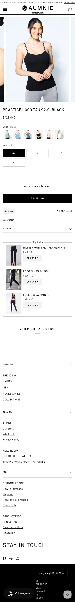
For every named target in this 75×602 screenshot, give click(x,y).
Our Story (8, 428)
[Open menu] (8, 9)
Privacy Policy (11, 439)
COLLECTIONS (11, 399)
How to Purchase (13, 488)
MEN (5, 387)
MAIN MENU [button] (8, 364)
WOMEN (8, 381)
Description (8, 219)
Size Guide (9, 211)
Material (7, 228)
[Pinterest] (11, 558)
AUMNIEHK (41, 584)
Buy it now (37, 198)
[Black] (39, 135)
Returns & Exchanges (15, 499)
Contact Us (9, 505)
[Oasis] (8, 135)
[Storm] (18, 135)
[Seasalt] (50, 135)
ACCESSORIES (11, 393)
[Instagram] (17, 558)
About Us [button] (7, 412)
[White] (59, 135)
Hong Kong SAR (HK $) (50, 573)
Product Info (10, 521)
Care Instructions (13, 527)
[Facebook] (4, 558)
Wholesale (9, 434)
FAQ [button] (5, 472)
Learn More (66, 2)
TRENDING (9, 375)
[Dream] (29, 135)
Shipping (8, 494)
